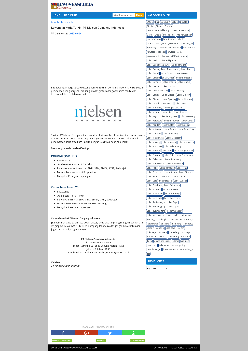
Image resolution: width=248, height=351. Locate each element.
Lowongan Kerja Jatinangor (178, 215)
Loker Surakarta (154, 198)
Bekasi (175, 21)
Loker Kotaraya (154, 129)
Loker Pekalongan (184, 155)
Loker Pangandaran (183, 150)
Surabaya (185, 232)
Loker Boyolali (154, 82)
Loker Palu (167, 150)
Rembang (176, 223)
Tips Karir (185, 236)
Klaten (184, 56)
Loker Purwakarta (155, 163)
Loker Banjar (153, 69)
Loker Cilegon (183, 94)
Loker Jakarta (153, 112)
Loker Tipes (173, 206)
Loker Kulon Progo (186, 129)
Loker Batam (167, 73)
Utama (176, 241)
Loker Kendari (153, 124)
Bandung (165, 21)
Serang (150, 228)
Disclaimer (191, 348)
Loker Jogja (152, 116)
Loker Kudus (169, 129)
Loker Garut (167, 103)
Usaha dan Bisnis (162, 241)
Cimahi (159, 26)
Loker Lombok (154, 133)
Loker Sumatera (170, 189)
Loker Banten (187, 69)
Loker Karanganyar (169, 116)
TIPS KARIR (70, 15)
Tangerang (173, 236)
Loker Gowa (180, 103)
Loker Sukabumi (154, 185)
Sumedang (174, 232)
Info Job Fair (168, 34)
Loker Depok (153, 103)
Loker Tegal (172, 202)
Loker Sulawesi (154, 189)
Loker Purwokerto (174, 163)
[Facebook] (63, 332)
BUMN (150, 21)
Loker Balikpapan (168, 60)
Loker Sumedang (155, 193)
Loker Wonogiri (174, 210)
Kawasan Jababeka (156, 51)
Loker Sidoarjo (186, 172)
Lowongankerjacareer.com (82, 348)
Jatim (164, 43)
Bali (157, 21)
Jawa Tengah (187, 43)
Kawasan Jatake (174, 51)
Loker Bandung (179, 64)
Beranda (101, 340)
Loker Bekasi (181, 73)
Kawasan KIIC (153, 56)
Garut (149, 34)
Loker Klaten (168, 124)
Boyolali (184, 21)
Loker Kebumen (171, 120)
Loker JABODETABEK (175, 107)
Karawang (151, 47)
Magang (151, 219)
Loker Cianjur (153, 86)
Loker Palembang (172, 146)
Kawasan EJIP (189, 47)
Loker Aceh (152, 60)
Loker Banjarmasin (170, 69)
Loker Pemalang (173, 159)
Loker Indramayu (155, 107)
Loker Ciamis (184, 82)
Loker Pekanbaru (155, 159)
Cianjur (150, 26)
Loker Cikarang (177, 90)
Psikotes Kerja (186, 219)
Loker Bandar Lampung (158, 64)
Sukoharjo (152, 232)
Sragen (180, 228)
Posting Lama (137, 340)
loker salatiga (186, 249)
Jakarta (181, 39)
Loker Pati (168, 155)
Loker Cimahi (153, 99)
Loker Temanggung (156, 206)
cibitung (185, 241)
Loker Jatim (167, 112)
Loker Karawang (187, 116)
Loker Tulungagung (156, 210)
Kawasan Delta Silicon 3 (170, 47)
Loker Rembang (167, 167)
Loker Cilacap (168, 94)
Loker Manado (169, 142)
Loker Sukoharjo (172, 185)
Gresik (158, 34)
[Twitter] (110, 332)
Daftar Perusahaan (180, 30)
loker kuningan (154, 249)
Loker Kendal (188, 120)
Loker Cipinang (169, 99)
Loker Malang (153, 142)
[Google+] (86, 332)
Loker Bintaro (153, 77)
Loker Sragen (165, 180)
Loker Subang (180, 180)
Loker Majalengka (155, 137)
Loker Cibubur (168, 86)
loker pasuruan (170, 249)
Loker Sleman (179, 176)
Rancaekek (165, 223)
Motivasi (174, 219)
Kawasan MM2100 (170, 56)
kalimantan (164, 245)
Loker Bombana (184, 77)
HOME (56, 15)
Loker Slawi (165, 176)
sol (148, 253)
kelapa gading (178, 245)
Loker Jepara (180, 112)
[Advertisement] (98, 62)
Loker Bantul (153, 73)
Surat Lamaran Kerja (156, 236)
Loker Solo (152, 180)
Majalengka (162, 219)
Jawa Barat (174, 43)
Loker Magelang (170, 133)
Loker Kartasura (154, 120)
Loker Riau (182, 167)
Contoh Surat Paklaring (158, 30)
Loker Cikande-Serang (157, 90)
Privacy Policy (176, 348)
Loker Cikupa (153, 94)
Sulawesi (163, 232)
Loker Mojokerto (186, 142)
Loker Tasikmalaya (156, 202)
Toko (149, 241)
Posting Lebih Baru (61, 340)
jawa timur (152, 245)
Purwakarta (152, 223)
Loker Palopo (153, 150)
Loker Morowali (154, 146)
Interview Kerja (154, 39)
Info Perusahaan (184, 34)
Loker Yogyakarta (155, 215)
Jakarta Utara (153, 43)
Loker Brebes (169, 82)
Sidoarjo (160, 228)
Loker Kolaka (182, 124)
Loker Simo (152, 176)
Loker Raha (152, 167)
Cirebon (168, 26)
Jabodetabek (169, 39)
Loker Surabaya (172, 193)
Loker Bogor (168, 77)
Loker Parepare (154, 155)
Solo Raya (170, 228)
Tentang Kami (160, 348)
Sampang (188, 223)
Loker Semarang (154, 172)
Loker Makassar (173, 137)
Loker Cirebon (185, 99)
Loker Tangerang (172, 198)
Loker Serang (171, 172)
